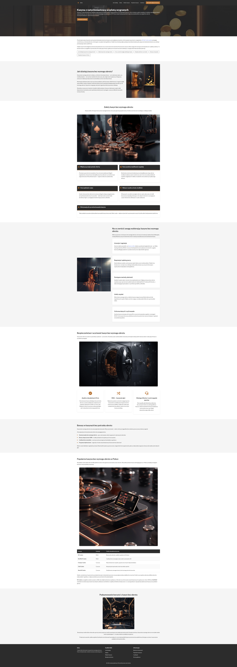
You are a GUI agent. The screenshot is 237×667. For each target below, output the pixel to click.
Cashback (142, 2)
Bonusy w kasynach (154, 51)
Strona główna (136, 657)
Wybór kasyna (126, 2)
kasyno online (131, 246)
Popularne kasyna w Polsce (83, 55)
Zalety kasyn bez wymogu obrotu (105, 51)
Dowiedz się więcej (82, 19)
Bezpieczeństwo (109, 657)
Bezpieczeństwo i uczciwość (141, 51)
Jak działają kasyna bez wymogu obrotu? (86, 51)
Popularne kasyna (135, 2)
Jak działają (115, 2)
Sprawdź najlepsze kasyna (153, 2)
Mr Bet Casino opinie (147, 40)
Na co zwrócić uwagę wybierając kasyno (123, 51)
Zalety (120, 2)
